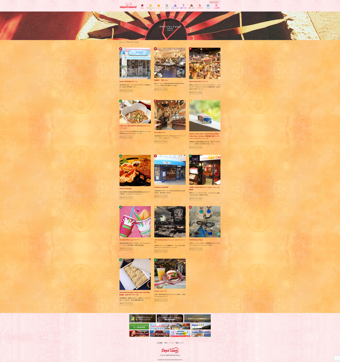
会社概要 (159, 343)
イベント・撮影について (176, 343)
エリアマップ (200, 8)
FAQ (165, 343)
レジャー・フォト (175, 8)
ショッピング (159, 8)
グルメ (166, 8)
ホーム (142, 8)
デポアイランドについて (150, 8)
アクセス (208, 8)
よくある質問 (216, 8)
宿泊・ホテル (192, 8)
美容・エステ (183, 8)
